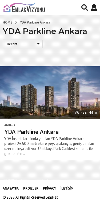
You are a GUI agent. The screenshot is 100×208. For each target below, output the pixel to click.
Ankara (9, 125)
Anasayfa (11, 188)
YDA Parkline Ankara (31, 131)
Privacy (49, 188)
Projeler (30, 188)
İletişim (67, 188)
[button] (84, 7)
